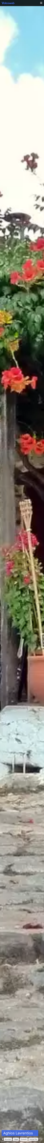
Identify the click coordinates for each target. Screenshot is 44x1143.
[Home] (8, 5)
